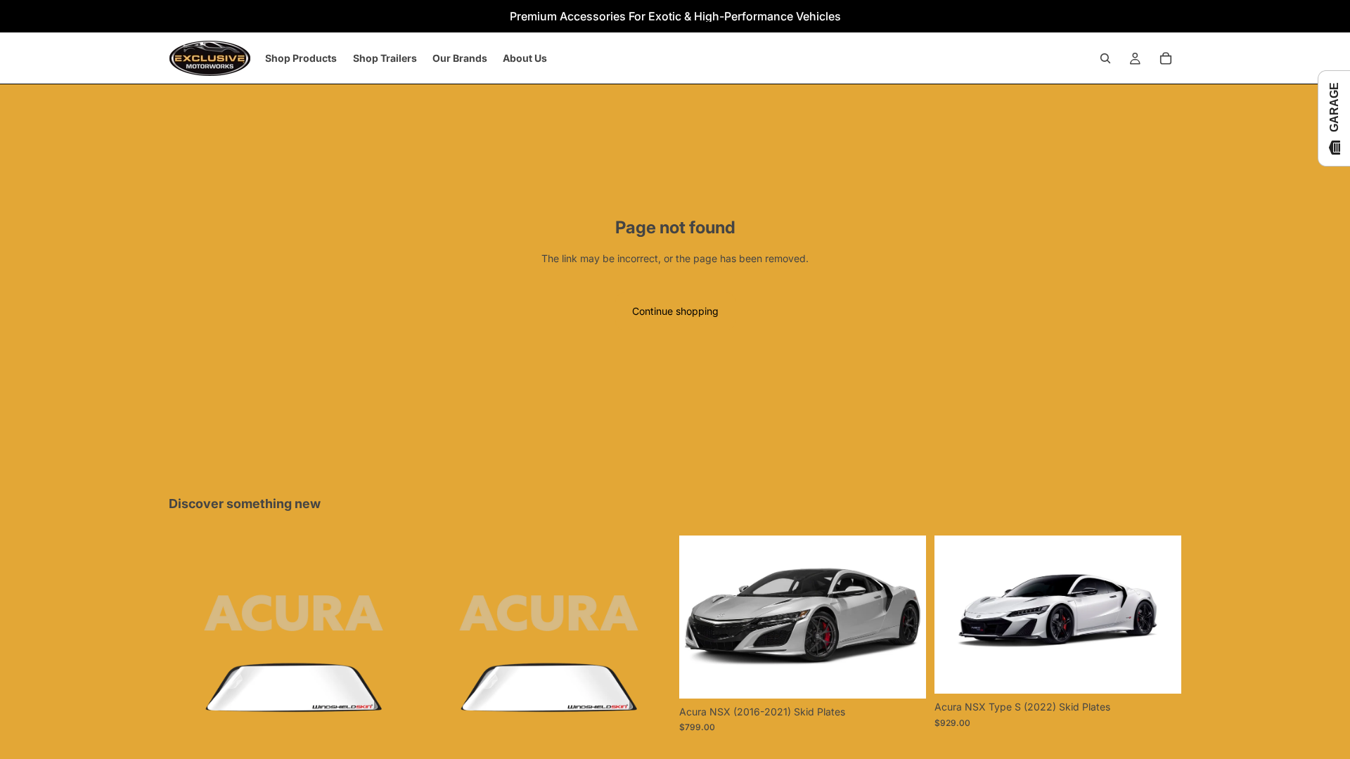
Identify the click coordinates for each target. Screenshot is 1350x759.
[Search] (1105, 58)
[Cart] (1165, 58)
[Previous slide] (700, 617)
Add (916, 676)
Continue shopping (675, 311)
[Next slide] (905, 617)
